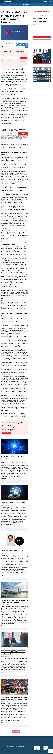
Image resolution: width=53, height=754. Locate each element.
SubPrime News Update (40, 21)
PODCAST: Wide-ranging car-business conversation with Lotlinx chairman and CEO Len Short (13, 652)
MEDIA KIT (37, 747)
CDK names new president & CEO (12, 551)
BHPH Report (37, 24)
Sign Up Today (6, 432)
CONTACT (37, 749)
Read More (3, 478)
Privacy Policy (23, 61)
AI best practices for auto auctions (12, 456)
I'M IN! (23, 133)
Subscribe (23, 57)
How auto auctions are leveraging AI (13, 503)
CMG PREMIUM (46, 1)
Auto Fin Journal (38, 27)
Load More (16, 731)
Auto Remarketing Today (40, 18)
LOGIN (51, 1)
